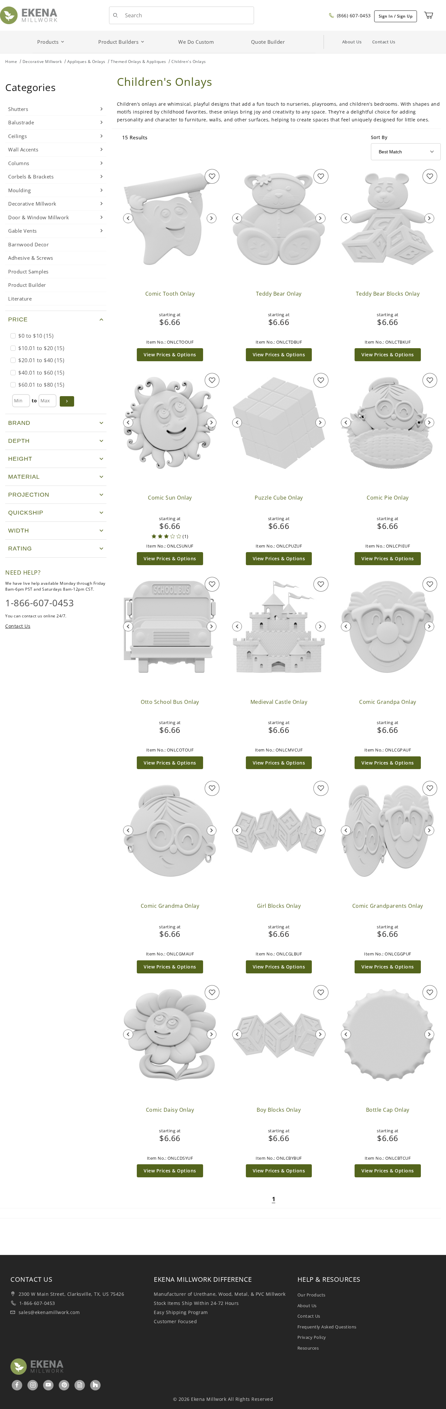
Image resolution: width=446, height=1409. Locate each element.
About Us (352, 42)
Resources (308, 1348)
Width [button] (18, 530)
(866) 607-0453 (353, 15)
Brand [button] (19, 423)
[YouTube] (48, 1385)
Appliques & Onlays (86, 61)
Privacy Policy (311, 1337)
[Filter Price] (67, 401)
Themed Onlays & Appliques (138, 61)
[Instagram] (33, 1385)
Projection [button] (28, 494)
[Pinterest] (64, 1385)
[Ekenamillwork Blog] (80, 1385)
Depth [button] (19, 441)
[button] (55, 320)
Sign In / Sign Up (396, 16)
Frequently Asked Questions (327, 1327)
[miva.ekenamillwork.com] (28, 15)
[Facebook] (17, 1385)
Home (11, 61)
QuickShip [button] (25, 512)
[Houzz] (95, 1385)
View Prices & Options (170, 354)
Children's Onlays (188, 61)
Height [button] (20, 459)
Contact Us (383, 42)
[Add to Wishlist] (212, 176)
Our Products (311, 1295)
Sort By (379, 137)
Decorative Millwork (42, 61)
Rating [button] (20, 548)
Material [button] (24, 476)
